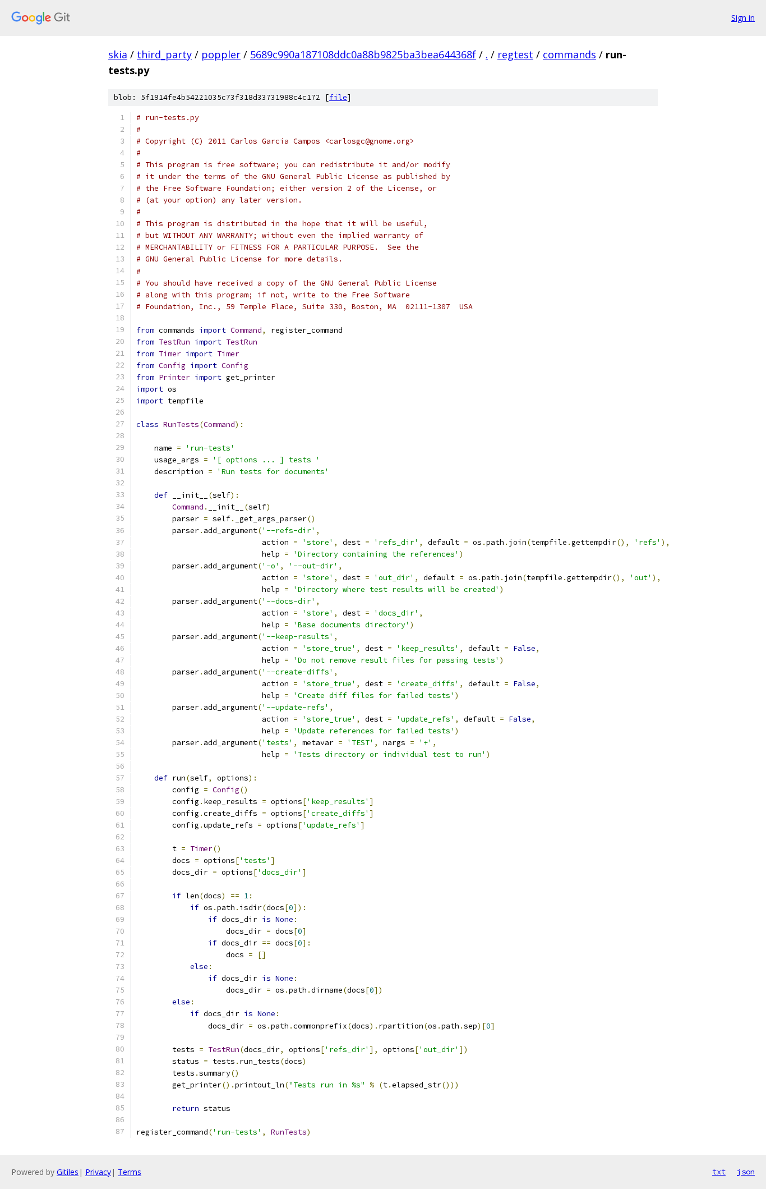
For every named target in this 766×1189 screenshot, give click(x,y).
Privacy (98, 1172)
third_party (164, 54)
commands (569, 54)
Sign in (743, 17)
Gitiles (68, 1172)
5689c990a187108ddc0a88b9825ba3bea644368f (363, 54)
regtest (515, 54)
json (746, 1172)
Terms (129, 1172)
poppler (221, 54)
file (338, 97)
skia (117, 54)
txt (719, 1172)
